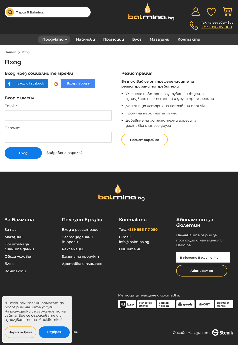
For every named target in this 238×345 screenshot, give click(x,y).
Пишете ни (130, 249)
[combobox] (48, 12)
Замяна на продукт (80, 256)
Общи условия (18, 256)
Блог (137, 39)
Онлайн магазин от (191, 332)
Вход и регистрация (81, 229)
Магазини (159, 39)
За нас (11, 229)
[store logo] (148, 11)
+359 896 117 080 (216, 27)
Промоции (113, 39)
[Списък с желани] (211, 11)
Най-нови (85, 39)
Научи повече (20, 332)
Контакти (189, 39)
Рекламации (73, 249)
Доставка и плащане (82, 263)
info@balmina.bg (134, 242)
